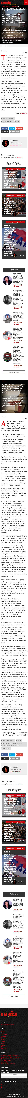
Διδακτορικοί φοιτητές (8, 740)
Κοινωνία (3, 1036)
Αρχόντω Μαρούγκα (7, 121)
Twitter (12, 128)
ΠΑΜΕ (17, 121)
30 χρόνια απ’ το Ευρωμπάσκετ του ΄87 (11, 1058)
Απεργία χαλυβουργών (8, 118)
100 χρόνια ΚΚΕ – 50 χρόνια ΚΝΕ (9, 1055)
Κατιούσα (4, 51)
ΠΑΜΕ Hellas (23, 113)
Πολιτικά (3, 1033)
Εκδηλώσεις (4, 1047)
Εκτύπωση (5, 131)
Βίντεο (2, 1043)
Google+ (19, 128)
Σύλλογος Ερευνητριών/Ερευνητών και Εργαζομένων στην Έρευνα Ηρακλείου (11, 744)
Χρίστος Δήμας (6, 748)
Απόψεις (3, 1039)
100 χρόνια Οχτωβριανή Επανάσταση (10, 1057)
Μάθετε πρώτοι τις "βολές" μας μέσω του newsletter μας (12, 1071)
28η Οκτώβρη (4, 1062)
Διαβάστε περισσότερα (15, 145)
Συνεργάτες (4, 1048)
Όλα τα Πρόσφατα (14, 372)
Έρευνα (19, 740)
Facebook (5, 128)
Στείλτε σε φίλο (15, 131)
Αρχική (3, 1031)
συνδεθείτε (20, 157)
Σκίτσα (3, 1045)
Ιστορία (3, 1041)
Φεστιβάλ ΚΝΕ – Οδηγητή (8, 1063)
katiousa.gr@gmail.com (7, 1024)
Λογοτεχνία (4, 1038)
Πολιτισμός (4, 1034)
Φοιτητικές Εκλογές (6, 1060)
